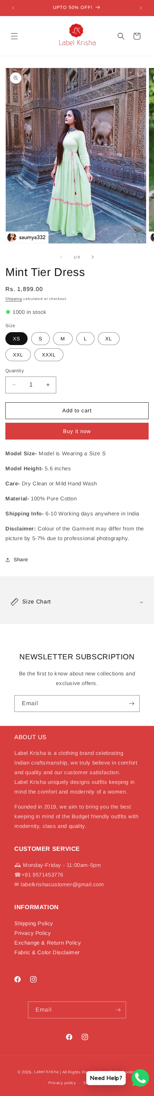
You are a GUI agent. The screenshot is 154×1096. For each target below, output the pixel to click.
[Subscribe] (131, 703)
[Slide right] (93, 257)
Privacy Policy (32, 933)
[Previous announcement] (13, 8)
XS (16, 338)
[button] (14, 36)
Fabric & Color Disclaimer (47, 952)
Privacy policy (62, 1083)
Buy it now (77, 431)
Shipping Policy (33, 923)
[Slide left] (61, 257)
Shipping (13, 299)
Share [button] (21, 559)
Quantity (14, 370)
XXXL (49, 355)
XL (108, 338)
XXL (18, 355)
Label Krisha (46, 1072)
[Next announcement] (141, 8)
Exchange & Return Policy (47, 943)
